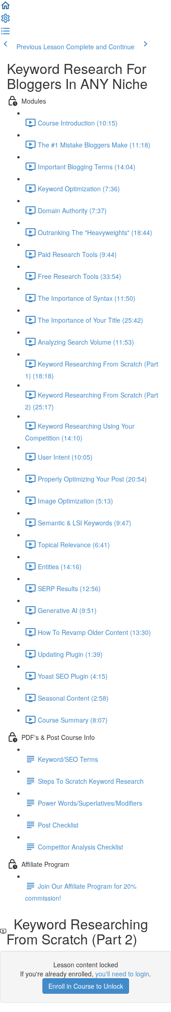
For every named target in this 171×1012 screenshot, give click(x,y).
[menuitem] (5, 21)
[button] (5, 8)
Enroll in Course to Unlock (85, 986)
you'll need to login (122, 973)
